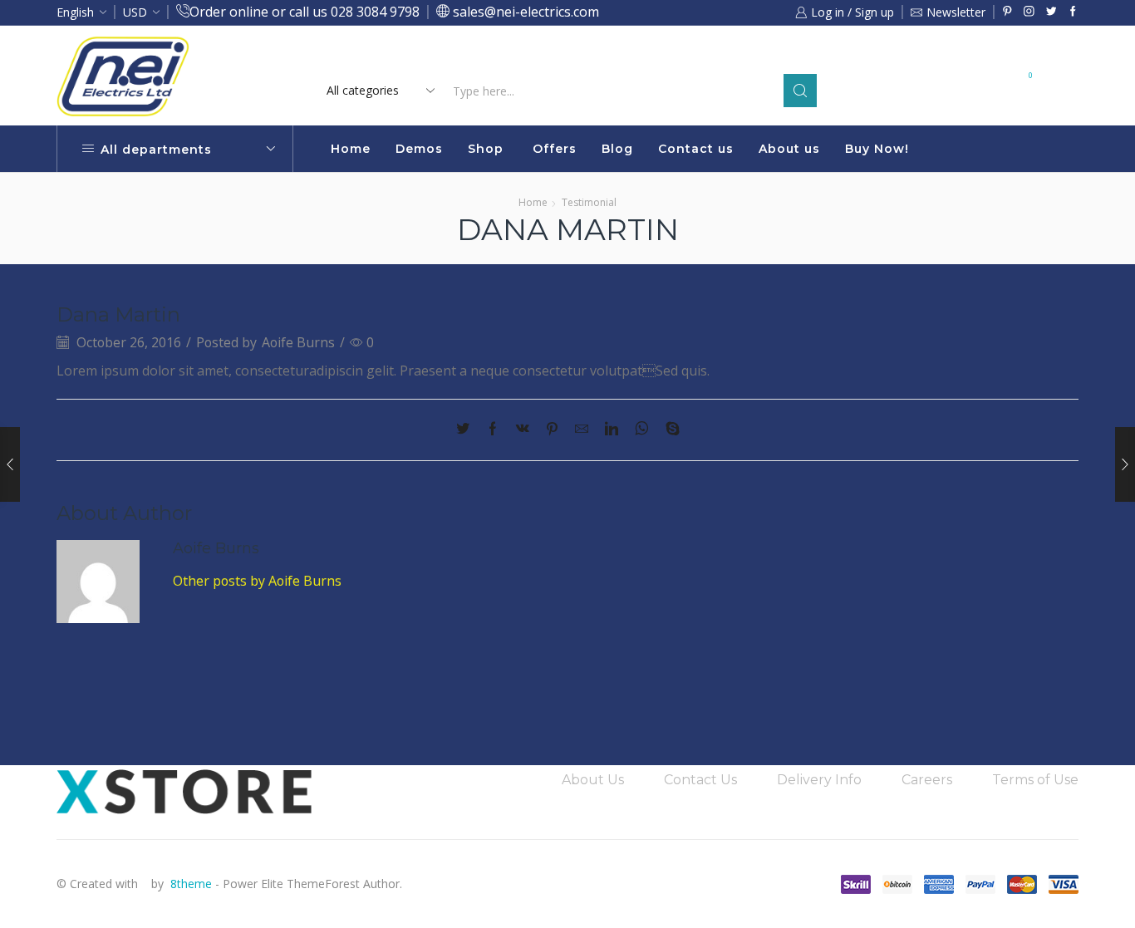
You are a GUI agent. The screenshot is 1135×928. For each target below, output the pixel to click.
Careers (927, 780)
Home (351, 148)
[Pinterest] (1007, 12)
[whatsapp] (641, 429)
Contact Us (700, 780)
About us (789, 148)
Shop (486, 148)
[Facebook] (1073, 12)
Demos (419, 148)
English (75, 12)
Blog (617, 148)
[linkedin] (611, 429)
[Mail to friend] (582, 429)
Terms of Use (1035, 780)
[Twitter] (1051, 12)
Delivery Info (819, 780)
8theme (191, 883)
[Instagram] (1029, 12)
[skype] (668, 429)
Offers (555, 148)
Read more (707, 56)
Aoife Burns (298, 342)
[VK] (523, 429)
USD (135, 12)
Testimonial (589, 202)
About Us (593, 780)
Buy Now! (877, 148)
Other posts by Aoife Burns (257, 581)
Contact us (696, 148)
